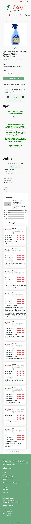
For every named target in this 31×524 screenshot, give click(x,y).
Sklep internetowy (15, 521)
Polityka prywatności (8, 498)
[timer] (15, 96)
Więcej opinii (15, 451)
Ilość (5, 70)
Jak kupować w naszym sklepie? (12, 502)
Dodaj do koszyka (13, 78)
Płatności (5, 489)
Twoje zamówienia (8, 510)
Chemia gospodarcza (7, 21)
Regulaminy (6, 496)
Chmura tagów (7, 515)
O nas (4, 472)
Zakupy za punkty (8, 476)
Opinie (4, 474)
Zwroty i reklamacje (8, 500)
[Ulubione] (15, 15)
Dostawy (5, 487)
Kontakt (5, 479)
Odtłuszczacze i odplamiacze (21, 21)
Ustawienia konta (7, 511)
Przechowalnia (7, 513)
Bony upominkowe (8, 478)
